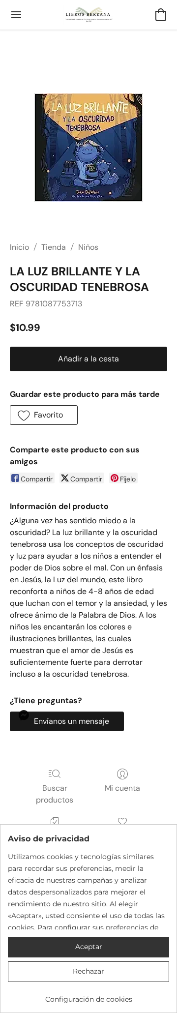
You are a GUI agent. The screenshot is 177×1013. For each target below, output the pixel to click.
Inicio (19, 247)
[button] (88, 15)
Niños (88, 247)
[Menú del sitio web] (16, 15)
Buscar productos (54, 794)
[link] (88, 995)
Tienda (53, 247)
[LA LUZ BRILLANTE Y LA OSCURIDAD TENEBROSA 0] (88, 147)
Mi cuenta (122, 788)
